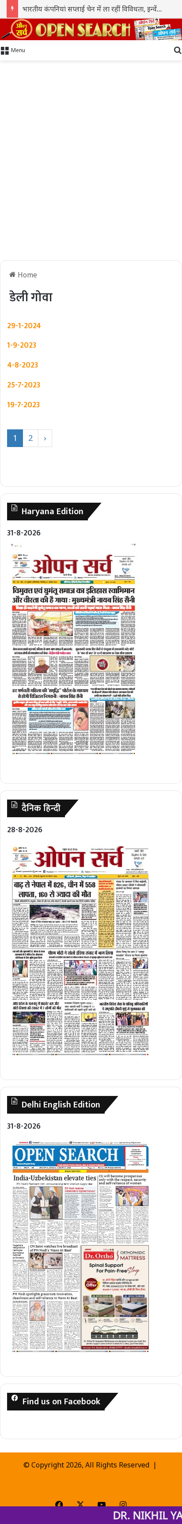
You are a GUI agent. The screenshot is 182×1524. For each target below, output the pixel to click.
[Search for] (177, 49)
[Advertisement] (91, 160)
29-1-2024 (24, 326)
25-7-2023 (23, 385)
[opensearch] (91, 29)
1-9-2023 (21, 345)
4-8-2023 (22, 365)
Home (26, 275)
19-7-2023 (23, 405)
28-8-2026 (24, 830)
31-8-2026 (24, 533)
